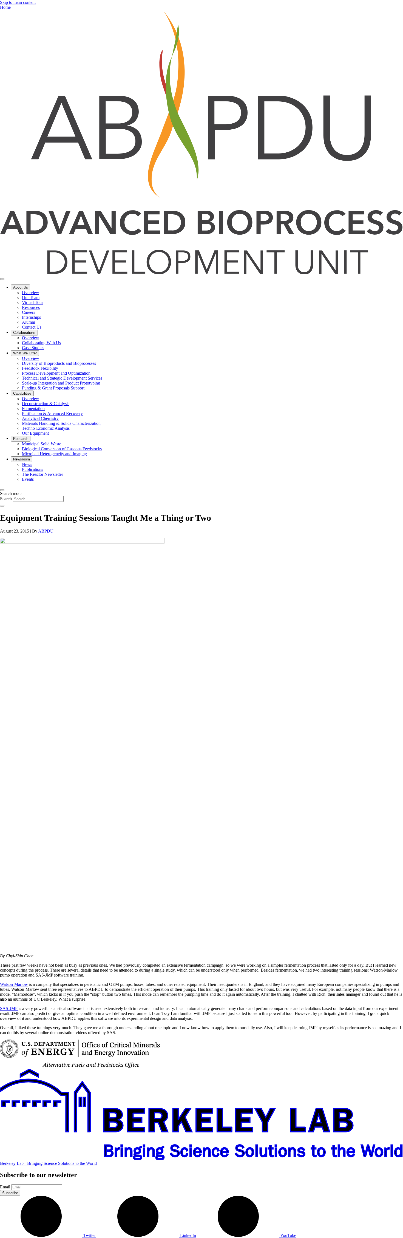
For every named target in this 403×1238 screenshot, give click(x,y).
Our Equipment (35, 433)
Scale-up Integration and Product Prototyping (61, 383)
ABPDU (45, 531)
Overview (30, 292)
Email (5, 1187)
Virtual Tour (32, 302)
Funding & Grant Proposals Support (53, 388)
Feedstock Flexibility (40, 368)
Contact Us (31, 327)
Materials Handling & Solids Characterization (61, 423)
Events (28, 479)
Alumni (28, 322)
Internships (31, 317)
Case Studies (33, 347)
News (27, 464)
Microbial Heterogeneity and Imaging (54, 453)
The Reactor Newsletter (42, 474)
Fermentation (33, 408)
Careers (28, 312)
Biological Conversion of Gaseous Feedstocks (62, 448)
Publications (32, 469)
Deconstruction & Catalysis (45, 403)
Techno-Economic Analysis (46, 428)
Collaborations (24, 333)
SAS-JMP (9, 1008)
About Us (20, 287)
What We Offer (25, 353)
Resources (31, 307)
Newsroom (21, 459)
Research (20, 439)
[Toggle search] (2, 490)
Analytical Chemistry (40, 418)
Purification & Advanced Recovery (52, 413)
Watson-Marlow (14, 984)
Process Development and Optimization (56, 373)
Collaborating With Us (41, 342)
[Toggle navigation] (2, 279)
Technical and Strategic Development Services (62, 378)
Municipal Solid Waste (41, 444)
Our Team (30, 297)
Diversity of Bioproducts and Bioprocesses (59, 363)
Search (6, 498)
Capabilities (22, 393)
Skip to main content (18, 2)
